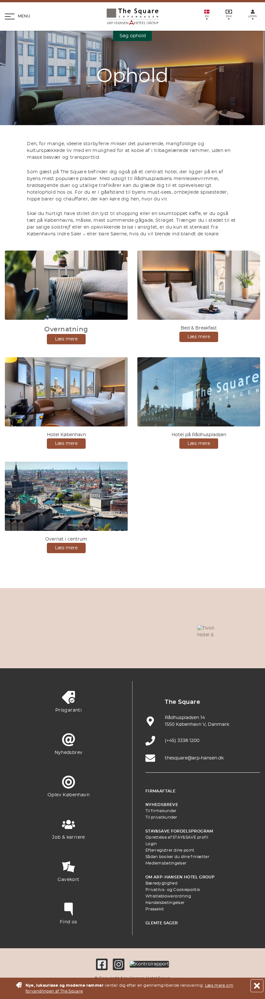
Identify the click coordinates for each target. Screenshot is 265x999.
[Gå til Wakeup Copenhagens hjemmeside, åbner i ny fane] (132, 649)
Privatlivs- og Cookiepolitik (172, 890)
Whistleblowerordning (168, 896)
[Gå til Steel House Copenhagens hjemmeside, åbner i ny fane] (163, 649)
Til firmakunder (161, 811)
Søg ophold (133, 36)
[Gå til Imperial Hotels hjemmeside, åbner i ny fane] (147, 630)
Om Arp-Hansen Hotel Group (180, 877)
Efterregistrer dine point (170, 850)
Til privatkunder (161, 817)
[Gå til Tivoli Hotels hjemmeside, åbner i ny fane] (208, 630)
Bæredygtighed (161, 883)
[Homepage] (132, 16)
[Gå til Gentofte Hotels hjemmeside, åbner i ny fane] (102, 649)
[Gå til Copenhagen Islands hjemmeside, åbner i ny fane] (71, 649)
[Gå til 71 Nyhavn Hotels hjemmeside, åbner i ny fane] (87, 630)
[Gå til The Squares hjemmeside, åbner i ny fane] (178, 630)
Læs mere (66, 339)
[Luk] (256, 985)
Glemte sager (161, 923)
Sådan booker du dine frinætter (177, 857)
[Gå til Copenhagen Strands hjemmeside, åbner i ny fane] (117, 630)
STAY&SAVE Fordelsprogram (179, 831)
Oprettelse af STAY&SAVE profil (176, 837)
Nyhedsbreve (161, 805)
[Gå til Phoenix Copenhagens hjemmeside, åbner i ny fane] (56, 630)
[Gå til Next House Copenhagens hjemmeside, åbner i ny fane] (193, 649)
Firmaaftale (160, 791)
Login (151, 844)
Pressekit (154, 909)
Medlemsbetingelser (165, 863)
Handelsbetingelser (165, 903)
